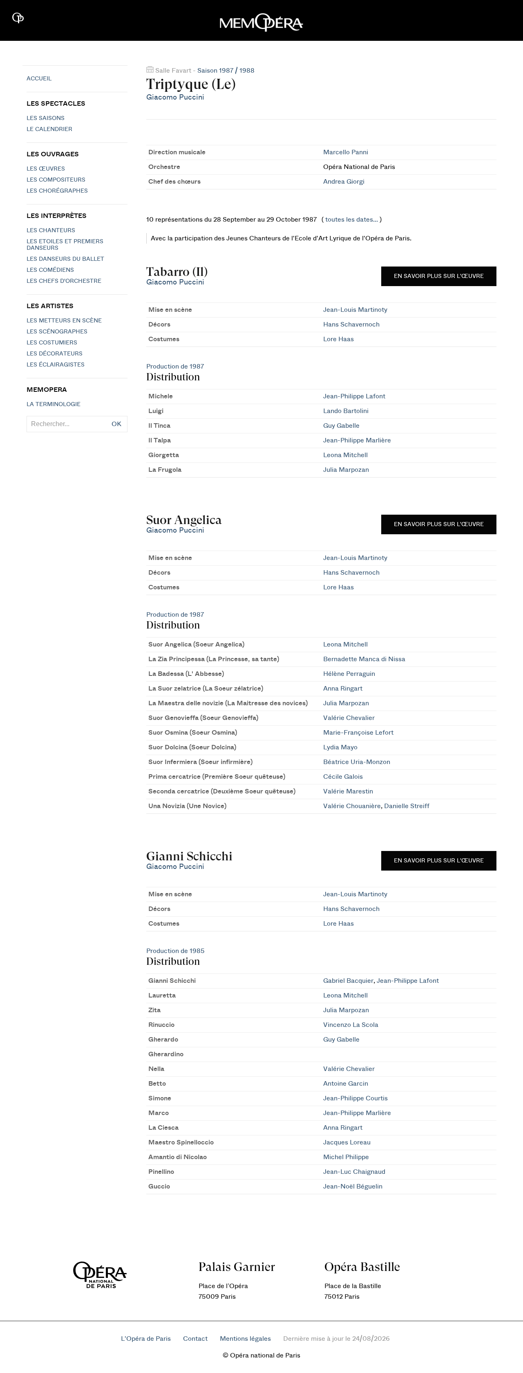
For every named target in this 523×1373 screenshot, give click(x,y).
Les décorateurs (55, 354)
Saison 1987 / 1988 (226, 70)
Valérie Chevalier (349, 718)
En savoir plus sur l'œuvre (439, 276)
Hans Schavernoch (351, 324)
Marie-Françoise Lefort (358, 732)
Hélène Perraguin (349, 674)
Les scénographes (57, 332)
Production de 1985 (175, 951)
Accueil (39, 79)
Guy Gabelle (341, 425)
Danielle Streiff (406, 806)
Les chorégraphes (57, 191)
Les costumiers (52, 343)
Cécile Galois (343, 776)
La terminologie (53, 404)
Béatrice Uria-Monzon (356, 762)
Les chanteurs (51, 230)
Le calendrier (49, 129)
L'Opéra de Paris (146, 1338)
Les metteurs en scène (64, 321)
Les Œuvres (46, 169)
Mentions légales (245, 1338)
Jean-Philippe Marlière (357, 440)
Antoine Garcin (345, 1083)
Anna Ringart (342, 688)
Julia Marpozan (346, 470)
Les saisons (46, 118)
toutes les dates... (351, 219)
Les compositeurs (56, 180)
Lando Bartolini (346, 411)
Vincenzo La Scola (350, 1025)
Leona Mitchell (345, 455)
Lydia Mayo (340, 747)
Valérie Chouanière (352, 806)
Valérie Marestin (348, 791)
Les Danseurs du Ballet (65, 259)
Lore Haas (338, 339)
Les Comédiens (50, 270)
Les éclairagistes (56, 365)
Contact (195, 1338)
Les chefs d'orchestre (64, 281)
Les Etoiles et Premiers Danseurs (65, 245)
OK (116, 424)
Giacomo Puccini (175, 97)
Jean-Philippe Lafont (354, 396)
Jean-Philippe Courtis (355, 1098)
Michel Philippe (346, 1157)
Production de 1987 (175, 366)
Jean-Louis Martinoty (355, 310)
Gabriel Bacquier (348, 981)
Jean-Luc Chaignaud (354, 1172)
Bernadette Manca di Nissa (364, 659)
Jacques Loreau (347, 1142)
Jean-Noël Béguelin (352, 1186)
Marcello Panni (345, 152)
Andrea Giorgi (343, 181)
